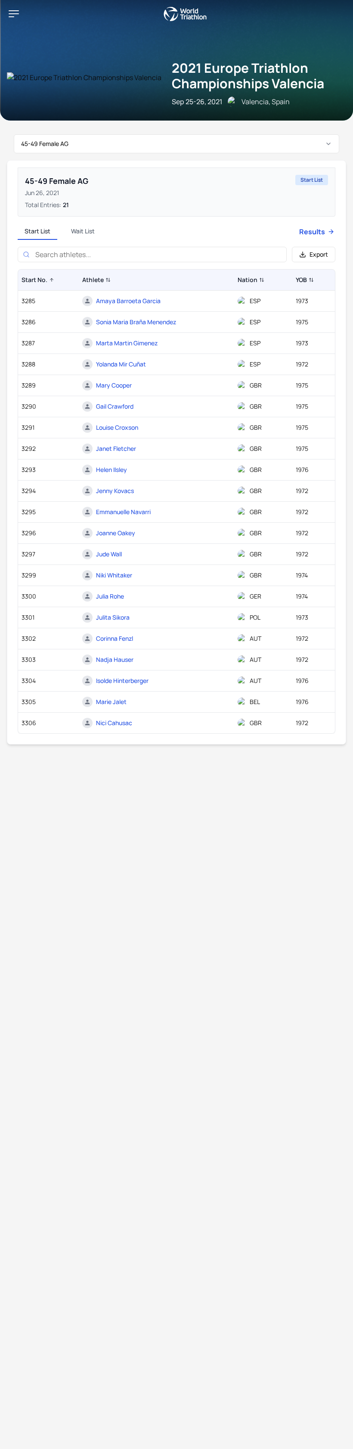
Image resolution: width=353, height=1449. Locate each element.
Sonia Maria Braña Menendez (136, 322)
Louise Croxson (117, 427)
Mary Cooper (114, 385)
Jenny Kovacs (115, 491)
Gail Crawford (114, 406)
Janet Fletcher (116, 448)
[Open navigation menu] (13, 13)
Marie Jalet (111, 702)
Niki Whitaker (114, 575)
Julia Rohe (110, 596)
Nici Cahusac (114, 723)
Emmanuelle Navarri (123, 512)
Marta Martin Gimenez (127, 343)
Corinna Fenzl (114, 638)
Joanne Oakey (115, 533)
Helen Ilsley (111, 469)
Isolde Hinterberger (122, 680)
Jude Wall (109, 554)
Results (312, 231)
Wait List (83, 231)
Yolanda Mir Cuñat (121, 364)
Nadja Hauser (114, 659)
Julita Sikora (113, 617)
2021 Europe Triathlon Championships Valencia (248, 75)
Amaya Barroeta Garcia (128, 301)
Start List (37, 231)
